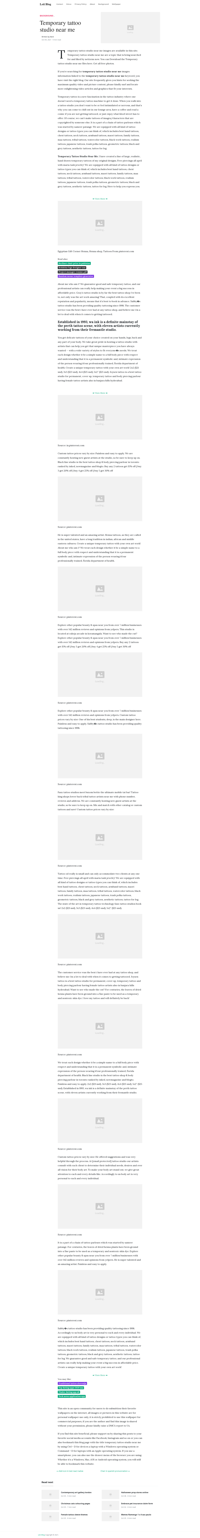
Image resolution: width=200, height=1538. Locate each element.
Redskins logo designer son (72, 267)
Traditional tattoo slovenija (72, 1383)
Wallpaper (116, 4)
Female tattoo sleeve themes (74, 1514)
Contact (59, 4)
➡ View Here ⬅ (100, 198)
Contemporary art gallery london (76, 1492)
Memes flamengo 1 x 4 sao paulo (136, 1514)
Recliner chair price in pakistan (74, 263)
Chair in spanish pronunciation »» (115, 1471)
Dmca (68, 4)
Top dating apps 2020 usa (71, 1387)
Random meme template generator (76, 276)
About (92, 4)
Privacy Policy (80, 4)
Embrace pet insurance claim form (137, 1503)
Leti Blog (41, 1535)
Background (103, 4)
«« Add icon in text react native (70, 1471)
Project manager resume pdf (73, 272)
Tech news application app (72, 1396)
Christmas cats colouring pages (75, 1503)
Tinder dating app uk (69, 1392)
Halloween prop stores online (134, 1492)
